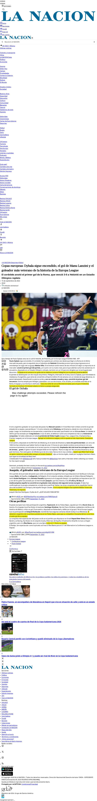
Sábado (2, 189)
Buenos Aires (4, 94)
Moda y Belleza (5, 158)
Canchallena (4, 135)
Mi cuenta (5, 35)
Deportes (14, 263)
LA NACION (6, 263)
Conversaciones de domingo (10, 187)
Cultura (2, 101)
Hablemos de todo (6, 110)
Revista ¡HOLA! (5, 201)
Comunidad (4, 103)
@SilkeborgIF (27, 459)
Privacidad (34, 784)
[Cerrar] (32, 38)
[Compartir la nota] (3, 364)
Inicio (4, 23)
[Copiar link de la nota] (3, 367)
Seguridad (3, 96)
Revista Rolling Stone (7, 208)
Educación (3, 98)
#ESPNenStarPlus (30, 497)
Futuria (2, 66)
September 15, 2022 (40, 468)
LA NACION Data (6, 57)
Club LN (5, 32)
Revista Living (5, 205)
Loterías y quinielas (7, 153)
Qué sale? (3, 164)
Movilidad (3, 78)
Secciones (5, 26)
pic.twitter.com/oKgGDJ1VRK (44, 532)
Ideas (2, 192)
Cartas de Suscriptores (8, 121)
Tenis (2, 132)
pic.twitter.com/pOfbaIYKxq (55, 466)
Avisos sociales (5, 183)
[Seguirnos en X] (3, 752)
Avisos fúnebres (5, 180)
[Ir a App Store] (7, 775)
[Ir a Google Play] (7, 771)
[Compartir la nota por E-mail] (7, 369)
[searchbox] (48, 42)
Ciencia (2, 107)
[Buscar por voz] (94, 42)
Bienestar (3, 105)
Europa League (14, 539)
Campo (2, 71)
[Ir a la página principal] (48, 20)
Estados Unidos (5, 87)
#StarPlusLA (29, 532)
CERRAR (2, 1)
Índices (2, 80)
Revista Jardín (5, 210)
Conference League (19, 541)
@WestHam (54, 459)
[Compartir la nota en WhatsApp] (5, 364)
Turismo (3, 144)
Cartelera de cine (6, 167)
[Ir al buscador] (3, 9)
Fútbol (2, 128)
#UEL (19, 497)
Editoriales (4, 116)
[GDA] (7, 791)
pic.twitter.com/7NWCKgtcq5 (47, 497)
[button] (48, 145)
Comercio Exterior (6, 75)
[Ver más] (10, 546)
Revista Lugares (5, 203)
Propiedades (4, 73)
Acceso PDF (4, 176)
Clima (2, 55)
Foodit (4, 29)
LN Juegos (3, 142)
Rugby (2, 130)
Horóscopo (4, 148)
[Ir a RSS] (3, 764)
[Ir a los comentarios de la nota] (5, 361)
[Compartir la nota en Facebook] (3, 369)
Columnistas (4, 119)
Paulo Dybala (16, 544)
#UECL (19, 532)
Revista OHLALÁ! (6, 199)
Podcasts (3, 155)
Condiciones (26, 784)
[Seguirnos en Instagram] (3, 758)
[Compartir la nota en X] (5, 369)
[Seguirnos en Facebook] (3, 746)
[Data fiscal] (3, 798)
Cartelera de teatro (7, 169)
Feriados (3, 151)
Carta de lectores (6, 185)
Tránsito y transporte (7, 53)
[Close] (3, 658)
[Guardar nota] (3, 361)
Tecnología (4, 146)
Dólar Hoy (3, 69)
